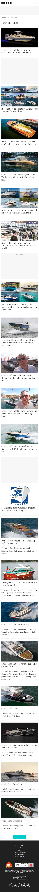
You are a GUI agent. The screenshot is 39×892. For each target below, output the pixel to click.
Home (3, 18)
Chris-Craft (12, 18)
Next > (19, 837)
